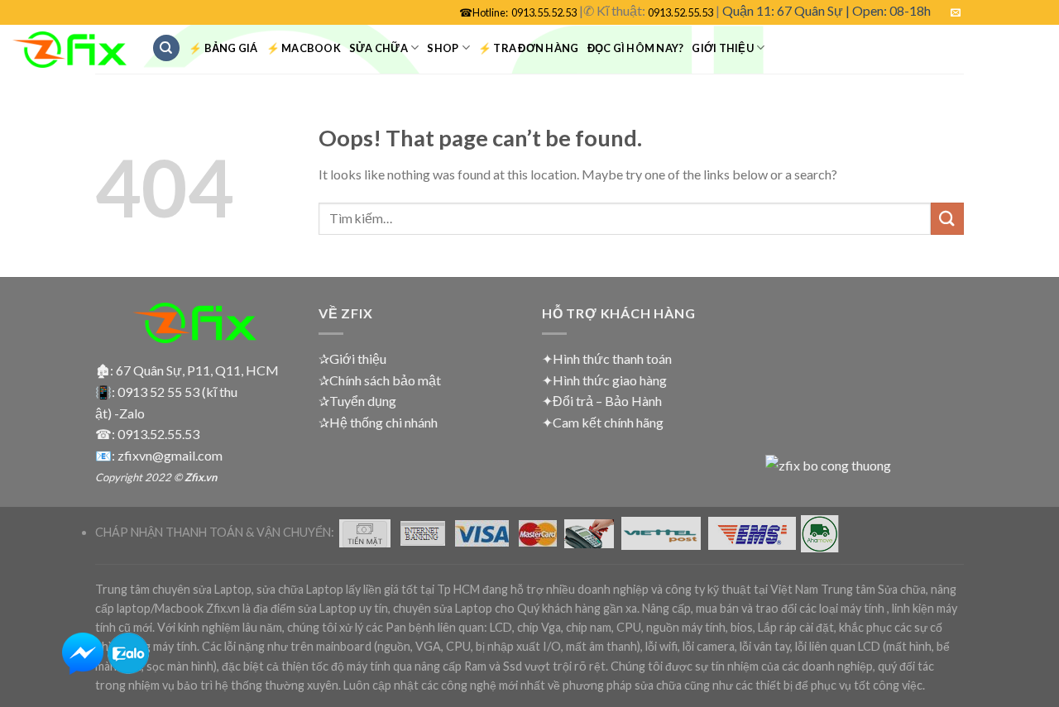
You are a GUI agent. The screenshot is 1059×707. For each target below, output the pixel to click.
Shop (442, 48)
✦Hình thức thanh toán (607, 358)
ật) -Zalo (120, 413)
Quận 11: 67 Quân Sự (782, 10)
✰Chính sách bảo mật (380, 380)
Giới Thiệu (723, 48)
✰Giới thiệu (352, 358)
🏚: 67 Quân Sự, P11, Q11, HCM (187, 370)
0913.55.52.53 (544, 12)
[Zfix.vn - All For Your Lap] (69, 50)
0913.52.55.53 (680, 12)
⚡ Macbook (303, 48)
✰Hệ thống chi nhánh (378, 422)
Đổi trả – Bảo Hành (607, 400)
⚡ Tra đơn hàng (528, 48)
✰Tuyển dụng (357, 400)
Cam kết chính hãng (608, 422)
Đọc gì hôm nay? (635, 48)
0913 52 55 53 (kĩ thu (177, 391)
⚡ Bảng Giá (223, 48)
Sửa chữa (378, 48)
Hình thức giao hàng (610, 380)
